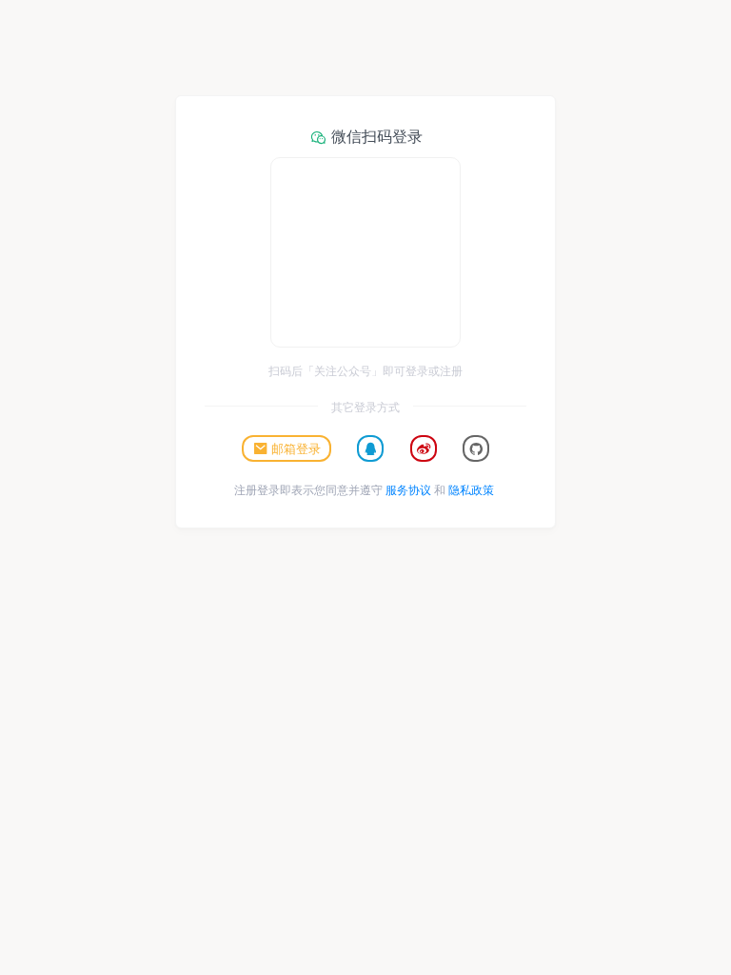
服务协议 (408, 489)
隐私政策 (471, 489)
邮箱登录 (296, 448)
